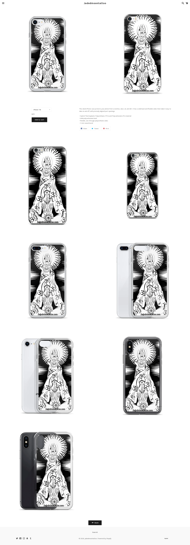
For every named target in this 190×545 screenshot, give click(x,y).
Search (95, 532)
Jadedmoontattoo (95, 3)
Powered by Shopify (104, 538)
